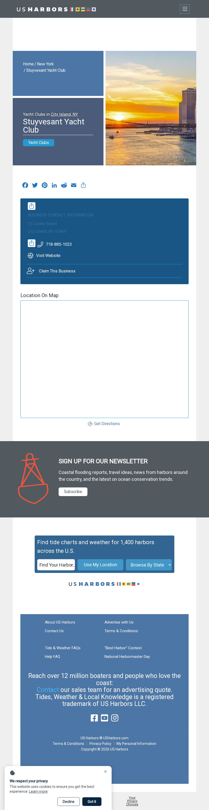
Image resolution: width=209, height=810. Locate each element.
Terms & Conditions (121, 631)
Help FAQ (52, 656)
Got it (92, 802)
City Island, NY (64, 114)
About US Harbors (60, 622)
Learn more (38, 791)
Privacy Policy (100, 743)
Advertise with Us (119, 622)
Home (28, 64)
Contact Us (54, 631)
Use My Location (100, 564)
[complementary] (83, 186)
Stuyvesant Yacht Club (46, 70)
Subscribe (73, 491)
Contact (48, 689)
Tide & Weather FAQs (63, 648)
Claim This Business (57, 271)
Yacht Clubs (38, 142)
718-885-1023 (59, 244)
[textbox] (56, 565)
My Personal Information (136, 743)
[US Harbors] (56, 8)
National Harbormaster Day (127, 656)
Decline (68, 802)
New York (45, 64)
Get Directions (107, 423)
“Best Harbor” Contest (123, 648)
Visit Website (48, 255)
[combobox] (56, 564)
